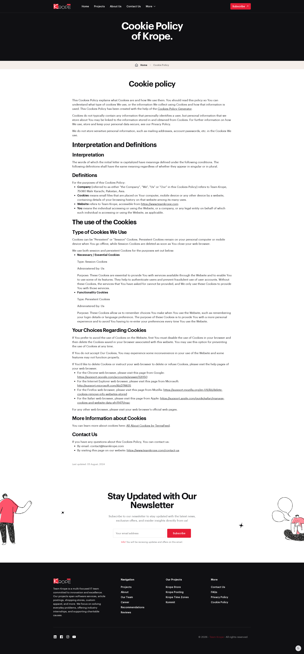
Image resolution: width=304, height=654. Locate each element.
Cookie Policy (219, 602)
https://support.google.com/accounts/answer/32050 (112, 376)
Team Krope (216, 636)
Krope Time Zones (177, 597)
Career (125, 602)
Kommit (170, 602)
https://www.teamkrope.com (159, 203)
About (125, 591)
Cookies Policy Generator (175, 108)
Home (85, 6)
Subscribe (238, 6)
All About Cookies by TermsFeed (148, 425)
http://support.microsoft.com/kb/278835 (104, 385)
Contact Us (134, 6)
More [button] (149, 6)
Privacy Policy (219, 597)
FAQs (214, 591)
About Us (115, 6)
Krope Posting (175, 591)
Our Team (127, 597)
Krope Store (173, 586)
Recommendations (132, 607)
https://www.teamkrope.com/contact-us (153, 450)
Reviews (126, 612)
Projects (99, 6)
